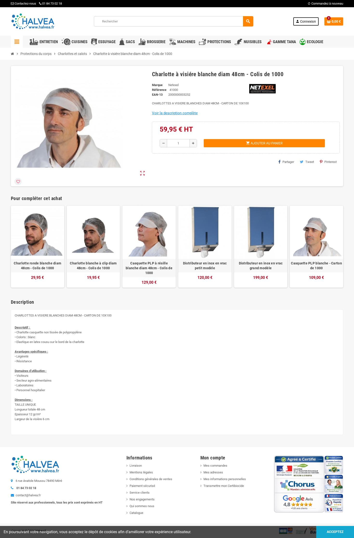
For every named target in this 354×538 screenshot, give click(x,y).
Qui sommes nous (142, 506)
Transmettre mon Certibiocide (223, 486)
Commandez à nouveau (325, 3)
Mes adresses (213, 472)
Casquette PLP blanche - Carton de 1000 (316, 265)
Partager (288, 162)
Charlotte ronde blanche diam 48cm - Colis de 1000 (37, 265)
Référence (159, 90)
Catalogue (136, 513)
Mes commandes (215, 465)
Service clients (140, 492)
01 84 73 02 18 (52, 3)
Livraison (136, 465)
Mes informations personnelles (224, 479)
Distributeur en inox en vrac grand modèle (261, 265)
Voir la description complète (175, 113)
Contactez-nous (25, 3)
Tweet (309, 162)
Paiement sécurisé (142, 486)
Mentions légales (141, 472)
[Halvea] (32, 21)
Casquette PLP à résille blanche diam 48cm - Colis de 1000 (149, 268)
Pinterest (330, 162)
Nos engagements (142, 499)
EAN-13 (157, 94)
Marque (157, 85)
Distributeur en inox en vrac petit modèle (205, 265)
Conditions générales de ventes (151, 479)
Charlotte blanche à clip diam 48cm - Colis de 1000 (93, 265)
